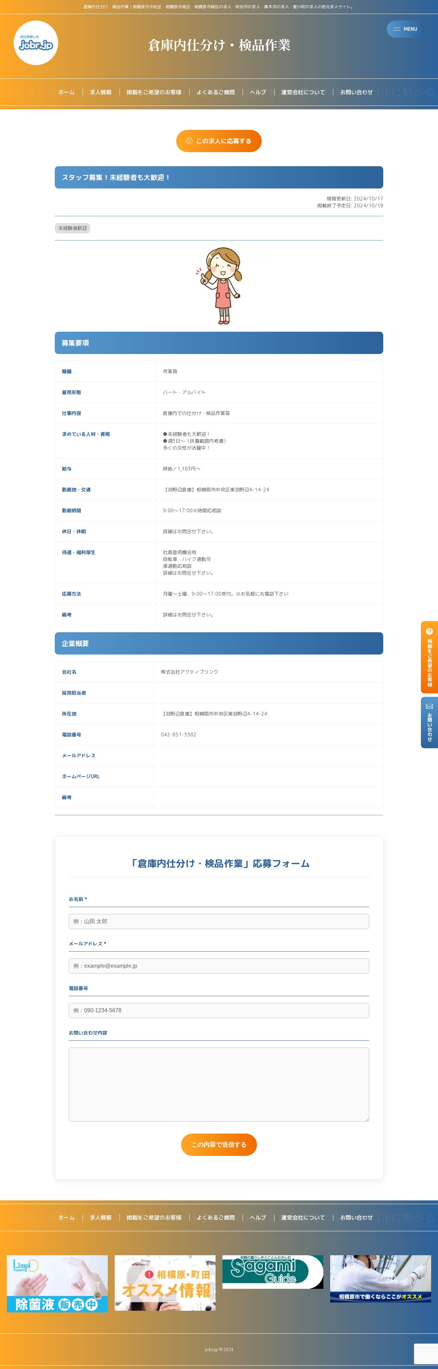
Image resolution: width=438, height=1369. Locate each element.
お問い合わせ (356, 92)
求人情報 (101, 92)
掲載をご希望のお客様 (154, 92)
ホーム (66, 92)
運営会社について (303, 92)
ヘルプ (258, 92)
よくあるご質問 (215, 92)
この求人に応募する (224, 141)
